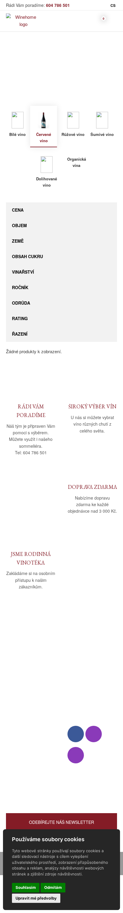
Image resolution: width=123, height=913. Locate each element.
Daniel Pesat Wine (24, 790)
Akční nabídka (20, 755)
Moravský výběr (22, 746)
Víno (69, 74)
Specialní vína (19, 772)
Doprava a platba (84, 669)
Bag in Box (16, 738)
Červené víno (93, 74)
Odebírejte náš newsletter (61, 822)
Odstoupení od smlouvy (90, 702)
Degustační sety (22, 781)
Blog (10, 686)
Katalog (51, 74)
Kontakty (14, 678)
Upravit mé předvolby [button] (36, 898)
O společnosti (19, 661)
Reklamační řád (83, 678)
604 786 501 (58, 5)
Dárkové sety (19, 764)
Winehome (27, 74)
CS (113, 5)
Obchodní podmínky (87, 661)
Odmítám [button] (53, 887)
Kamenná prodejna (24, 669)
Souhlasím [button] (26, 887)
